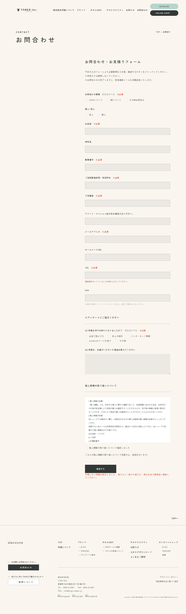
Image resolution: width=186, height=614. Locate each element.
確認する (100, 468)
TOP (158, 32)
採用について (26, 581)
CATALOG (164, 6)
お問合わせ (26, 567)
